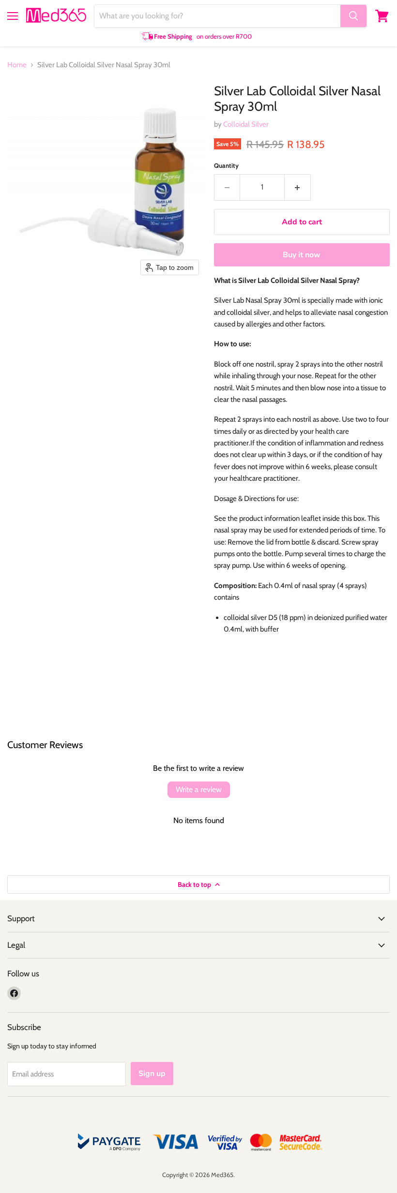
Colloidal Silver (246, 124)
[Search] (353, 16)
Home (17, 65)
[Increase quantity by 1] (298, 187)
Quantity (226, 165)
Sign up (152, 1073)
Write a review (199, 789)
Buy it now (302, 255)
